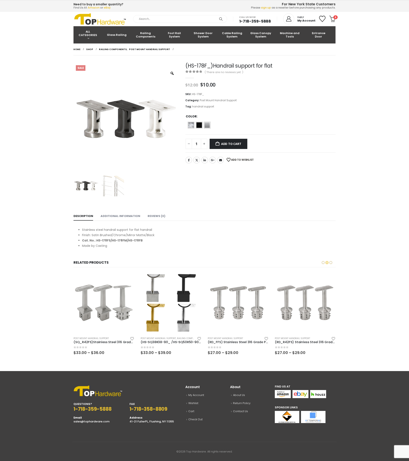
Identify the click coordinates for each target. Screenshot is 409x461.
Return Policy (242, 403)
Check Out (195, 419)
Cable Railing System (232, 35)
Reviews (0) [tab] (156, 216)
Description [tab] (83, 216)
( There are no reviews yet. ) (223, 72)
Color (191, 116)
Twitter (196, 160)
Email (220, 160)
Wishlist (193, 403)
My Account (196, 395)
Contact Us (240, 411)
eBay (107, 8)
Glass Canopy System (260, 35)
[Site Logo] (100, 19)
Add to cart (231, 144)
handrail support (203, 106)
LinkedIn (204, 160)
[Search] (221, 19)
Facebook (188, 160)
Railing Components (145, 35)
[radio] (191, 125)
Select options (127, 279)
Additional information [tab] (120, 216)
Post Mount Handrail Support (218, 100)
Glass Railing (117, 35)
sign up (266, 8)
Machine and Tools (290, 35)
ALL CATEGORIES (88, 33)
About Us (239, 395)
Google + (212, 160)
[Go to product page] (103, 302)
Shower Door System (203, 35)
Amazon (93, 8)
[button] (323, 262)
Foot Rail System (174, 35)
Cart (191, 411)
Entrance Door (318, 35)
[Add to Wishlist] (132, 338)
